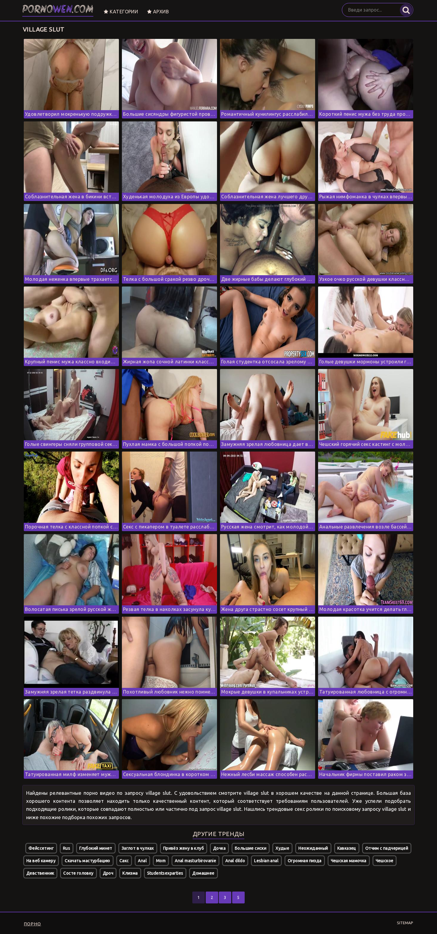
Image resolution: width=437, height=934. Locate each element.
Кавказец (346, 848)
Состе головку (78, 873)
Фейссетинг (41, 848)
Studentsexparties (165, 873)
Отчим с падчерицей (386, 848)
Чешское (385, 860)
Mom (161, 860)
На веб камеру (41, 860)
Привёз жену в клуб (183, 848)
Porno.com (57, 10)
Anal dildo (235, 860)
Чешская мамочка (349, 860)
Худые (282, 848)
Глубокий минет (95, 848)
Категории (123, 11)
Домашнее (203, 873)
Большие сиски (250, 848)
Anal (142, 860)
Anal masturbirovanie (195, 860)
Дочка (219, 848)
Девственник (40, 873)
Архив (160, 11)
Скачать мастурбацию (87, 860)
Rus (66, 848)
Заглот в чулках (138, 848)
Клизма (130, 873)
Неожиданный (313, 848)
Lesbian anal (266, 860)
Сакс (124, 860)
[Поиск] (406, 10)
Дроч (108, 873)
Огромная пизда (305, 860)
